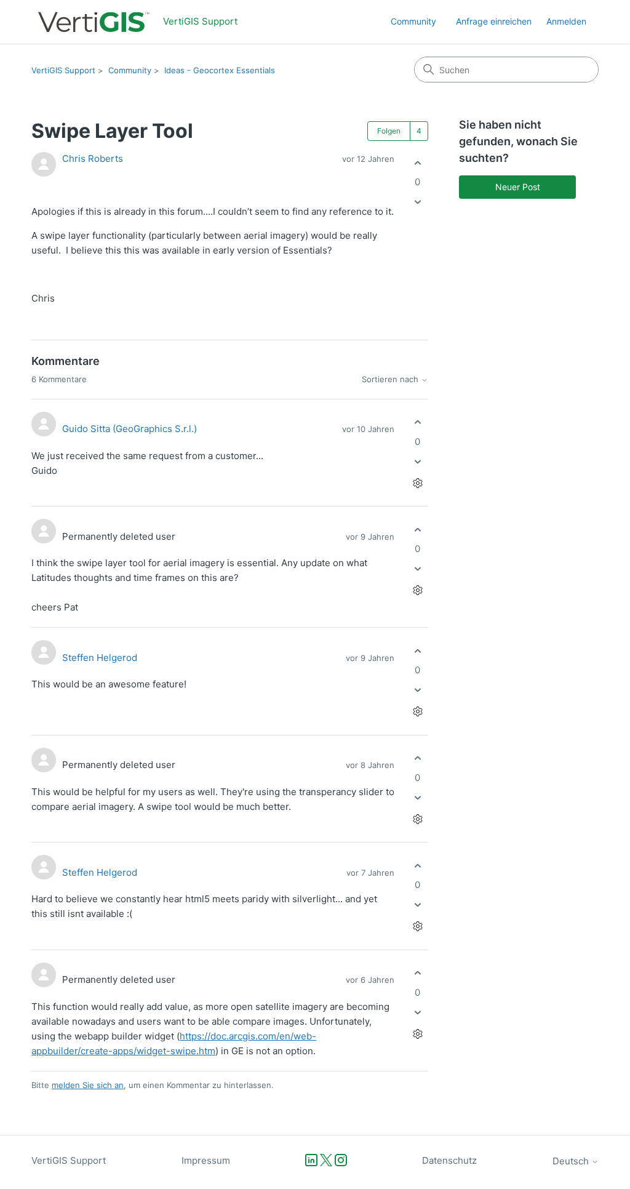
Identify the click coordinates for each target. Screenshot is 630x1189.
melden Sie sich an (88, 1085)
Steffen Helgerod (99, 657)
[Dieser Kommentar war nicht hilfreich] (417, 461)
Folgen (389, 130)
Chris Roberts (92, 158)
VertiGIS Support (63, 70)
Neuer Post (517, 187)
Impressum (205, 1160)
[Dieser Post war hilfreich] (417, 163)
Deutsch (571, 1161)
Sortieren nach (391, 379)
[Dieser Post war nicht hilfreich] (417, 202)
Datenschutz (449, 1160)
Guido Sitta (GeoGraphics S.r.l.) (129, 428)
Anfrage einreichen (494, 21)
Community (413, 21)
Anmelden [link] (566, 21)
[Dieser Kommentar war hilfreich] (417, 422)
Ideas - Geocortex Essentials (219, 70)
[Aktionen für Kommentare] (417, 483)
